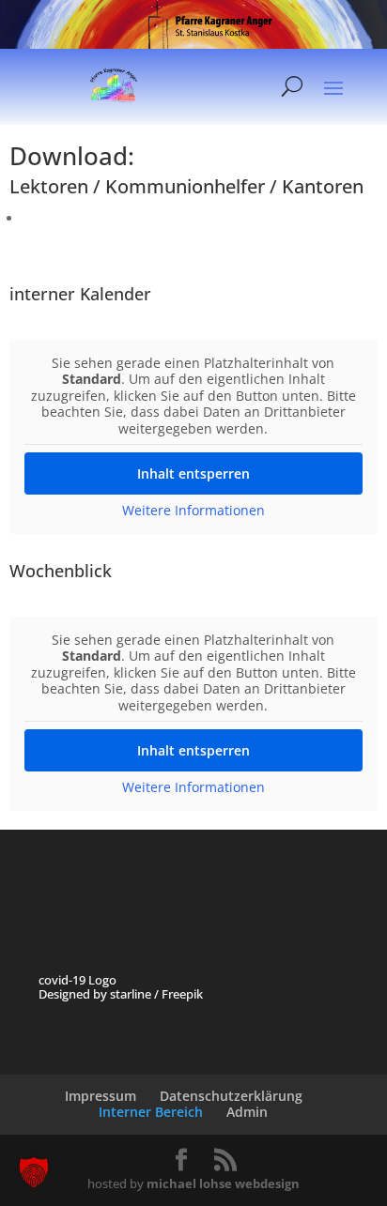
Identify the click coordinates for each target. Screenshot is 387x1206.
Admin (247, 1112)
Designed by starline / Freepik (121, 993)
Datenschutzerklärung (231, 1096)
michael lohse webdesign (223, 1183)
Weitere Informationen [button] (193, 510)
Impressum (100, 1096)
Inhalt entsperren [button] (193, 473)
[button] (34, 1172)
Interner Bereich (151, 1112)
